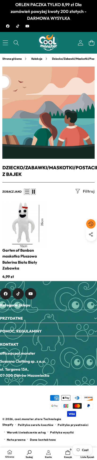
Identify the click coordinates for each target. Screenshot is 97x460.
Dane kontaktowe (43, 439)
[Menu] (5, 43)
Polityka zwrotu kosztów (35, 425)
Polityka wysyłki (62, 432)
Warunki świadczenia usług (26, 432)
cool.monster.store (29, 419)
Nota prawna (16, 439)
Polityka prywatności (73, 425)
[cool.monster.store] (48, 43)
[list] (27, 192)
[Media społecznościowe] (91, 234)
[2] (33, 192)
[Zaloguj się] (80, 43)
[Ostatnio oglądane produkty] (91, 224)
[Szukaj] (16, 43)
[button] (91, 43)
